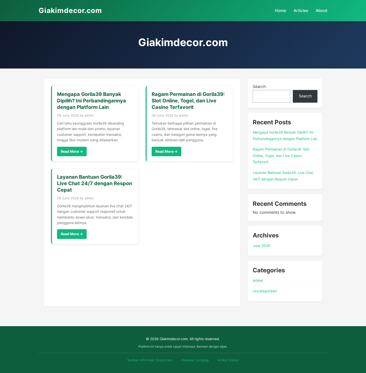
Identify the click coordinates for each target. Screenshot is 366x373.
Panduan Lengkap (195, 360)
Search (259, 86)
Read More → (72, 151)
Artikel (258, 280)
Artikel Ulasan (228, 360)
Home (280, 10)
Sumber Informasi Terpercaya (150, 360)
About (321, 10)
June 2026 (261, 245)
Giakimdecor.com (70, 10)
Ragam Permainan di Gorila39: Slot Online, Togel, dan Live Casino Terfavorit (281, 155)
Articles (301, 10)
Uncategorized (265, 291)
